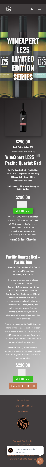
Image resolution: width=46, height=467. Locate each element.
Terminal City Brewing (23, 441)
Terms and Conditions (23, 406)
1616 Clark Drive (23, 444)
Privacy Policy (23, 400)
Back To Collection (23, 386)
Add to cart (23, 211)
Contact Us (23, 411)
